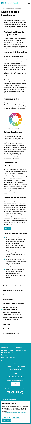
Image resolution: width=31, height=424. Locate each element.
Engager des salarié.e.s (10, 307)
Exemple (7, 228)
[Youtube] (21, 392)
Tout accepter (6, 420)
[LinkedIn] (9, 392)
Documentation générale (11, 333)
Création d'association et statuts (13, 286)
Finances (6, 295)
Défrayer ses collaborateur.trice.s (13, 317)
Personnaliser (6, 417)
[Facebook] (13, 392)
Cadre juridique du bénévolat (12, 314)
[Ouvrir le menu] (29, 3)
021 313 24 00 (21, 350)
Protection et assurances (10, 319)
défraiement (8, 65)
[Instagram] (17, 392)
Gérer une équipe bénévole (11, 312)
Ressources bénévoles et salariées (12, 8)
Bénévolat (6, 324)
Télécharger (7, 93)
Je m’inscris (15, 383)
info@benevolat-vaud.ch (15, 376)
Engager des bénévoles (10, 309)
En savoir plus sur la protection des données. (14, 412)
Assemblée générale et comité (13, 290)
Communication (8, 299)
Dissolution (6, 329)
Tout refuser (16, 417)
